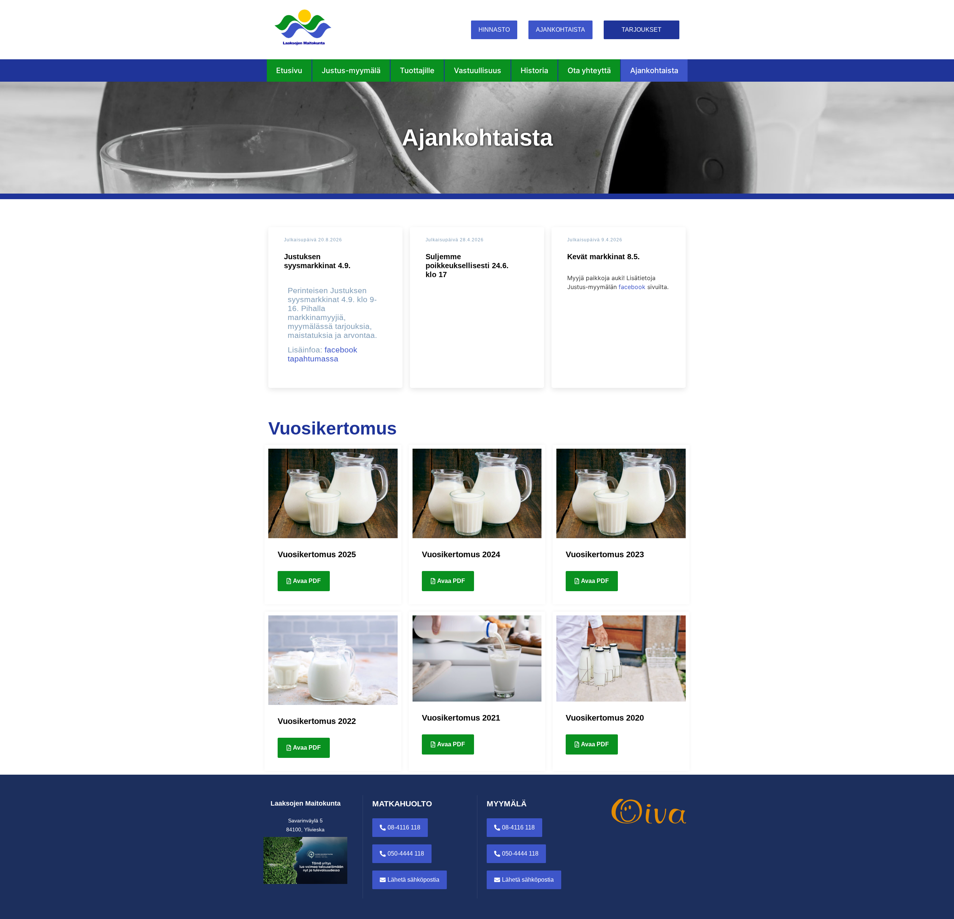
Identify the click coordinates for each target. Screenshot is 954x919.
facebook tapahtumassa (322, 354)
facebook (632, 287)
